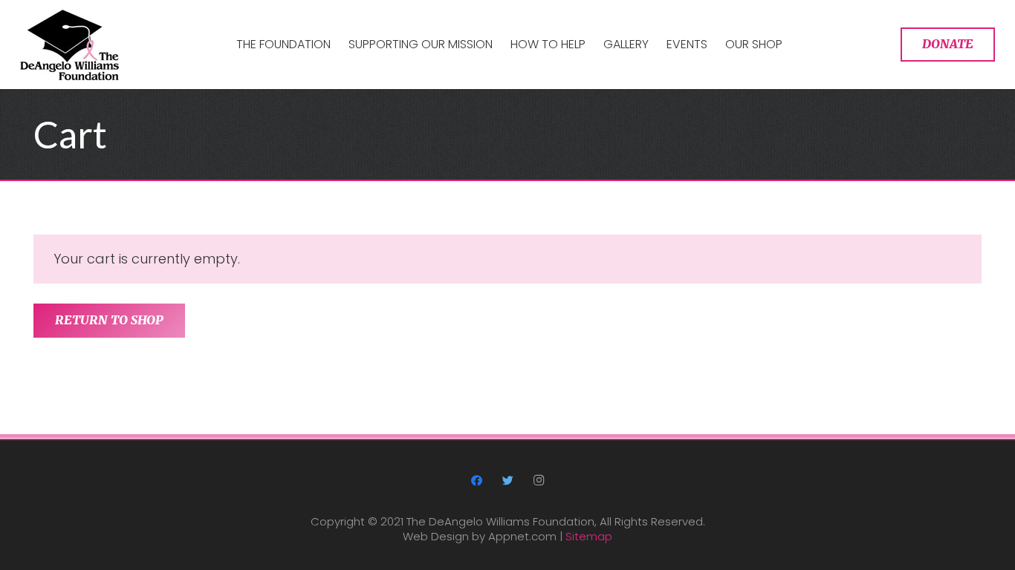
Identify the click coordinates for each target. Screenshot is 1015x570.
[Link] (69, 45)
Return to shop (109, 319)
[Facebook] (477, 481)
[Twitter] (507, 481)
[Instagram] (539, 481)
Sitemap (588, 536)
